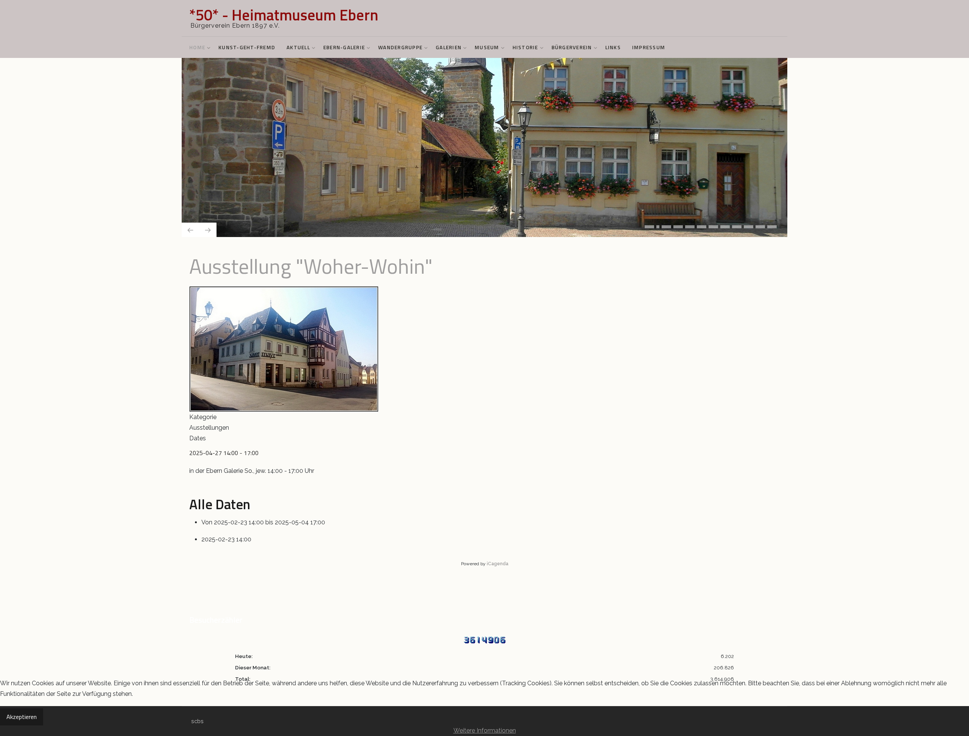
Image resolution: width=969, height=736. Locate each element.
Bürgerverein (571, 47)
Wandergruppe (400, 47)
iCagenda (497, 562)
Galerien (448, 47)
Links (613, 47)
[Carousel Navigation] (484, 228)
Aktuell (298, 47)
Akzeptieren (21, 716)
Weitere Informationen (484, 730)
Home (197, 47)
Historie (525, 47)
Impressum (648, 47)
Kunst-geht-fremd (246, 47)
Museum (487, 47)
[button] (649, 224)
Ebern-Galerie (344, 47)
